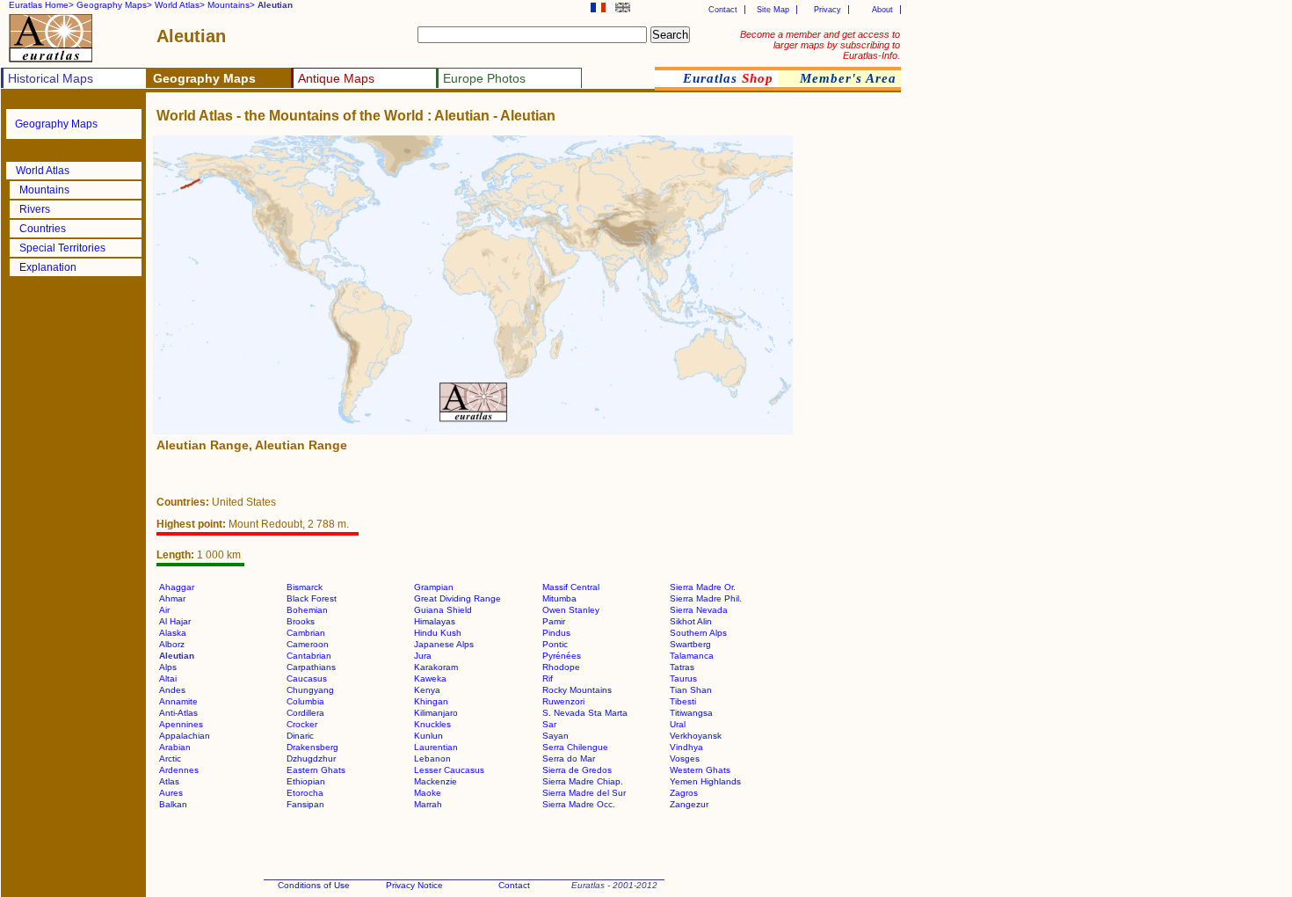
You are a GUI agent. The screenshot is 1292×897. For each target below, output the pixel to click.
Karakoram (436, 667)
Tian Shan (691, 690)
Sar (549, 724)
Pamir (553, 621)
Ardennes (179, 770)
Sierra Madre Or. (703, 587)
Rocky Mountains (577, 690)
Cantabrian (309, 655)
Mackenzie (435, 781)
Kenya (427, 690)
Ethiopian (306, 781)
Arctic (170, 758)
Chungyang (310, 690)
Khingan (431, 701)
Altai (168, 678)
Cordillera (305, 713)
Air (164, 610)
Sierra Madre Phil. (706, 598)
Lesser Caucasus (449, 770)
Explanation (47, 267)
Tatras (682, 667)
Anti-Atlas (178, 713)
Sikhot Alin (691, 621)
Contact (722, 9)
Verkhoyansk (696, 735)
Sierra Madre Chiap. (582, 781)
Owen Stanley (570, 610)
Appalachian (184, 735)
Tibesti (683, 701)
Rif (547, 678)
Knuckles (432, 724)
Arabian (175, 747)
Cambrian (306, 633)
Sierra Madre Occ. (578, 804)
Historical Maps (50, 78)
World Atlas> (180, 5)
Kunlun (428, 735)
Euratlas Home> (41, 5)
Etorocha (305, 793)
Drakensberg (312, 747)
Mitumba (559, 598)
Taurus (683, 678)
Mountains (44, 190)
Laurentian (436, 747)
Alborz (172, 644)
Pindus (556, 633)
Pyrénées (561, 655)
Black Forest (312, 598)
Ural (678, 724)
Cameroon (308, 644)
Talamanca (692, 655)
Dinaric (300, 735)
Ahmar (172, 598)
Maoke (427, 793)
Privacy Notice (414, 885)
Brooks (301, 621)
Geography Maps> (114, 5)
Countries (42, 228)
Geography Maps (56, 124)
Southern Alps (698, 633)
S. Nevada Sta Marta (585, 713)
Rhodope (561, 667)
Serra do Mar (568, 758)
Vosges (685, 758)
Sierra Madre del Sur (584, 793)
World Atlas (42, 170)
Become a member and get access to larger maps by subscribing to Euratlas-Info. (820, 45)
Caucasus (307, 678)
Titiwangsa (691, 713)
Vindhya (686, 747)
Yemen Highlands (705, 781)
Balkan (173, 804)
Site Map (773, 9)
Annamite (178, 701)
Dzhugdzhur (311, 758)
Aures (171, 793)
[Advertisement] (847, 399)
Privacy (827, 9)
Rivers (34, 209)
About (882, 9)
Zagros (684, 793)
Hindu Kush (437, 633)
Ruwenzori (563, 701)
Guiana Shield (443, 610)
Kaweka (430, 678)
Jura (423, 655)
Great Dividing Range (457, 598)
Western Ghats (700, 770)
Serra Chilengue (575, 747)
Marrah (428, 804)
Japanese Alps (444, 644)
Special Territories (62, 248)
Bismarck (305, 587)
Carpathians (311, 667)
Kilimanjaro (436, 713)
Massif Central (570, 587)
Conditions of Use (314, 885)
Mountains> (231, 5)
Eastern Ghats (316, 770)
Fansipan (305, 804)
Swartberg (690, 644)
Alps (168, 667)
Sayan (555, 735)
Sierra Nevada (699, 610)
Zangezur (689, 804)
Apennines (181, 724)
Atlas (169, 781)
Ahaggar (176, 587)
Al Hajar (175, 621)
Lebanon (432, 758)
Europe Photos (484, 78)
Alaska (172, 633)
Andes (172, 690)
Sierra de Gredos (577, 770)
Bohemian (307, 610)
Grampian (434, 587)
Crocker (302, 724)
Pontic (555, 644)
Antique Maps (336, 78)
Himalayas (434, 621)
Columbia (305, 701)
